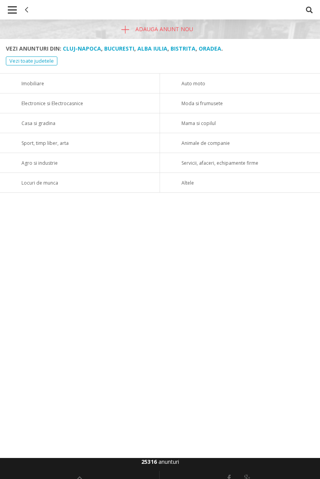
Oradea (210, 48)
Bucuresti (119, 48)
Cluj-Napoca (82, 48)
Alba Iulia (152, 48)
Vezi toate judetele (31, 60)
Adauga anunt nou (163, 29)
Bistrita (183, 48)
